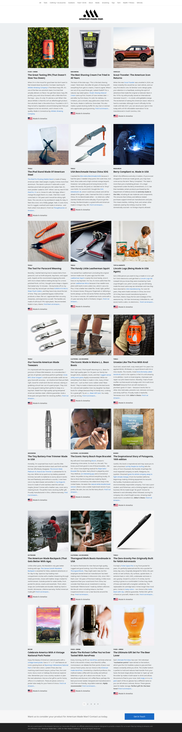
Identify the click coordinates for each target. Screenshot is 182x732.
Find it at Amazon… (102, 108)
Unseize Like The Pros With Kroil (130, 362)
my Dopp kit (60, 482)
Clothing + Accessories (79, 359)
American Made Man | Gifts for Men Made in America (61, 729)
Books (115, 453)
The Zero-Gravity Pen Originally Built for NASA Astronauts (133, 560)
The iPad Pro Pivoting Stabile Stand (40, 179)
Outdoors (32, 555)
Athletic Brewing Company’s (38, 87)
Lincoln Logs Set (146, 278)
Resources (117, 168)
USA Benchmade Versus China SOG (89, 171)
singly (143, 678)
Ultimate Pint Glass (124, 660)
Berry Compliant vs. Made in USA (131, 171)
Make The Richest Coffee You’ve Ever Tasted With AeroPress (90, 654)
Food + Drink (33, 72)
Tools (30, 168)
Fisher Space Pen (127, 566)
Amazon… (31, 210)
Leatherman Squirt (77, 278)
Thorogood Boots (77, 571)
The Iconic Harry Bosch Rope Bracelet (91, 456)
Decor (30, 649)
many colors (129, 589)
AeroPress (93, 660)
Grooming (75, 72)
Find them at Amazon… (52, 304)
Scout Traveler (129, 82)
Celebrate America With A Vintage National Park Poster (46, 654)
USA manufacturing (133, 289)
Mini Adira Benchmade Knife (90, 176)
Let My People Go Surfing (135, 466)
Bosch (94, 461)
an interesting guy (87, 474)
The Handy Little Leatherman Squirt (90, 268)
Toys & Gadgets (119, 265)
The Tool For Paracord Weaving (44, 268)
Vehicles (116, 72)
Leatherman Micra (82, 283)
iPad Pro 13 (32, 192)
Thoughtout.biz (59, 208)
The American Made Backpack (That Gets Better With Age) (47, 560)
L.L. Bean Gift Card (94, 393)
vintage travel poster (35, 662)
